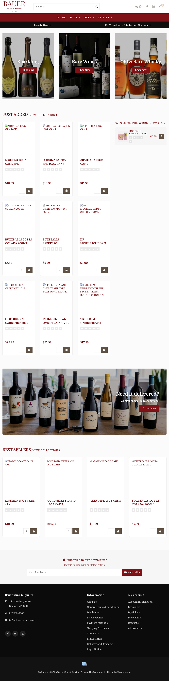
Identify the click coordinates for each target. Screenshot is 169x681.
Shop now (28, 70)
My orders (134, 607)
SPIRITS (103, 17)
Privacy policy (95, 617)
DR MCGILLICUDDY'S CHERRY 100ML (93, 243)
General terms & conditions (103, 607)
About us (92, 601)
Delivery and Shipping (100, 644)
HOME (61, 17)
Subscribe (133, 572)
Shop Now (84, 70)
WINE (74, 17)
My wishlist (134, 617)
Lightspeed (99, 672)
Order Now (149, 408)
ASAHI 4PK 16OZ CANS (105, 500)
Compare (133, 623)
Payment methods (97, 623)
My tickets (134, 612)
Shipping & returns (98, 628)
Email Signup (94, 638)
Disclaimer (93, 612)
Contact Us (93, 633)
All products (135, 628)
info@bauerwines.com (22, 620)
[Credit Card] (84, 664)
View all (157, 123)
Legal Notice (94, 649)
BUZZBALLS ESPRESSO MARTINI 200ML (55, 243)
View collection (43, 115)
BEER (88, 17)
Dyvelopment (124, 672)
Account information (140, 601)
